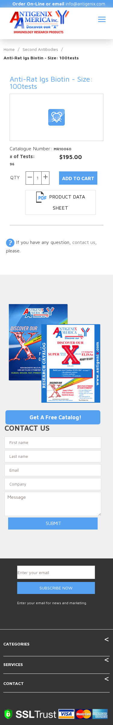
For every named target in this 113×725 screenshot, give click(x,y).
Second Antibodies (40, 49)
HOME (61, 44)
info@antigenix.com (85, 3)
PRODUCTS (96, 44)
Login (101, 77)
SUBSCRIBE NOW (56, 587)
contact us (83, 242)
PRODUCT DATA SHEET (67, 202)
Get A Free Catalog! (55, 417)
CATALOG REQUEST (50, 77)
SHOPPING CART (93, 90)
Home (9, 49)
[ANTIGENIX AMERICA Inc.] (39, 21)
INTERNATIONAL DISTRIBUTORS (71, 61)
